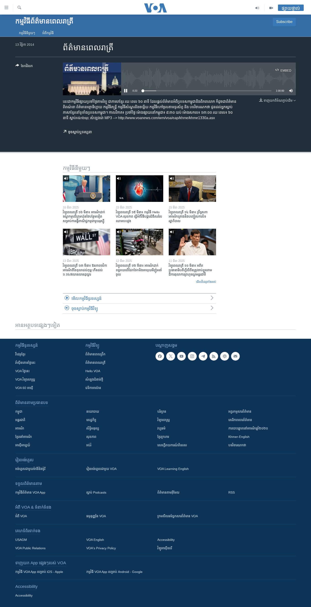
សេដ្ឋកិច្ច (91, 420)
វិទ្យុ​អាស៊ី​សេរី (164, 548)
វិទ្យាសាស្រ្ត (163, 420)
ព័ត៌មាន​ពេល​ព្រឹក (95, 354)
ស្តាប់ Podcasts (96, 492)
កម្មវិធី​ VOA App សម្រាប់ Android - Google (114, 572)
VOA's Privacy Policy (101, 548)
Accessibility (166, 540)
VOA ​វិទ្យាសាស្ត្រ (25, 379)
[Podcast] (224, 356)
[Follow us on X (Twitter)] (170, 356)
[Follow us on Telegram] (203, 356)
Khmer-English (239, 437)
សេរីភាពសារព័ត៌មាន (240, 420)
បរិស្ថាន (161, 411)
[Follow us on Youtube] (181, 356)
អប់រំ (88, 445)
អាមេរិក (19, 428)
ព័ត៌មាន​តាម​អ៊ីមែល (168, 492)
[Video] (271, 8)
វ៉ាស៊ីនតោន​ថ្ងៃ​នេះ (25, 362)
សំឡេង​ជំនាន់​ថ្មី (94, 379)
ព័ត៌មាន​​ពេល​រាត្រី (95, 362)
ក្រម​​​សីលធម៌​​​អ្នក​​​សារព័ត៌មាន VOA (177, 516)
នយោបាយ (92, 411)
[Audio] (257, 8)
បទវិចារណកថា (237, 445)
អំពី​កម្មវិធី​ (48, 33)
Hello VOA (92, 371)
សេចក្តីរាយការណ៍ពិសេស (172, 445)
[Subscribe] (235, 356)
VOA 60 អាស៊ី (24, 388)
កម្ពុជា (18, 411)
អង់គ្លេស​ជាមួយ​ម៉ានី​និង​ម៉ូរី (30, 469)
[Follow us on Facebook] (160, 356)
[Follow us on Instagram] (192, 356)
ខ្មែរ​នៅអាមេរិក (23, 437)
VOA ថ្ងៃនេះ (22, 371)
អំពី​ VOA (21, 516)
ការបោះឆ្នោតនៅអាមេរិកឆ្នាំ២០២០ (248, 428)
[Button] (24, 67)
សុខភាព (91, 437)
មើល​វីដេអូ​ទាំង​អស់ (206, 281)
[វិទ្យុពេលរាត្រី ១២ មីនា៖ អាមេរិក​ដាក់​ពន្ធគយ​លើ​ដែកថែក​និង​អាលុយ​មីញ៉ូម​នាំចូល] (139, 242)
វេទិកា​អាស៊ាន (93, 388)
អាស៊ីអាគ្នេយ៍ (22, 445)
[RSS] (213, 356)
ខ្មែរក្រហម (163, 437)
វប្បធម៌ (161, 428)
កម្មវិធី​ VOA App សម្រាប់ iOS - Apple (39, 572)
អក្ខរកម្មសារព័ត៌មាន (239, 411)
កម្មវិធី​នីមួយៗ (27, 33)
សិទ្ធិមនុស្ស (92, 428)
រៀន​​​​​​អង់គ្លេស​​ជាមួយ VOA (101, 469)
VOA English (95, 540)
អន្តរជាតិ (20, 420)
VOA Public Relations (30, 548)
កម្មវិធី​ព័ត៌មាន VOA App (30, 492)
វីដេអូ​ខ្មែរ (20, 354)
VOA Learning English (173, 469)
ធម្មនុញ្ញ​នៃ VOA (96, 516)
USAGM (21, 540)
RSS (231, 492)
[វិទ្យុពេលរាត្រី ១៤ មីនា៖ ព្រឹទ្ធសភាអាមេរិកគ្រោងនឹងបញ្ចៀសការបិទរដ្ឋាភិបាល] (192, 188)
